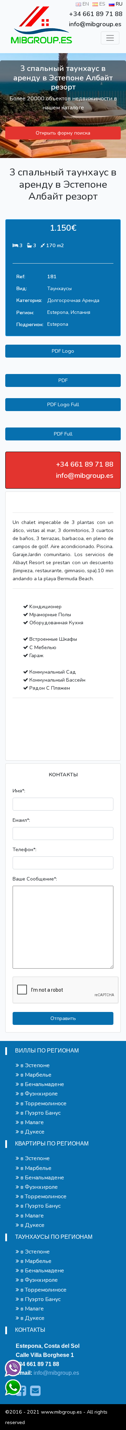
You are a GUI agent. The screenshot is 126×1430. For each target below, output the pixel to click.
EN (85, 3)
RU (118, 3)
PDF (63, 380)
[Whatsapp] (9, 1384)
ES (101, 3)
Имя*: (19, 790)
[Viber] (11, 1366)
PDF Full (63, 433)
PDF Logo (63, 350)
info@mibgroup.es (56, 1373)
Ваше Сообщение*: (35, 878)
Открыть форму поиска (63, 132)
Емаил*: (21, 820)
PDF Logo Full (63, 404)
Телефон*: (24, 849)
